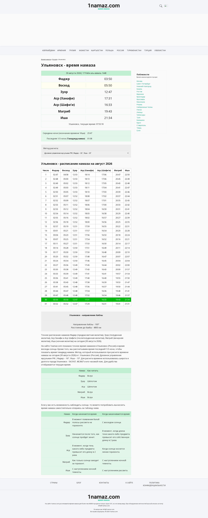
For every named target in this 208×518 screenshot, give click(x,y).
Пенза (139, 110)
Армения (61, 50)
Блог (79, 483)
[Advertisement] (104, 30)
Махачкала (141, 102)
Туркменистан (134, 50)
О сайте (129, 483)
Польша (109, 50)
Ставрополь (141, 125)
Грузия (72, 50)
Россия (120, 50)
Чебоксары (141, 115)
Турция (148, 50)
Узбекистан (160, 50)
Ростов (139, 91)
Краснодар (141, 97)
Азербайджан (48, 50)
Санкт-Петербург (143, 84)
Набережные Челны (145, 107)
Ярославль (141, 99)
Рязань (139, 104)
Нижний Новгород (144, 86)
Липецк (139, 112)
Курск (139, 123)
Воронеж (140, 94)
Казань (139, 89)
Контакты (104, 483)
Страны (53, 483)
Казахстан (84, 50)
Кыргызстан (97, 50)
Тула (138, 117)
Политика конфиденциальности (154, 484)
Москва (139, 81)
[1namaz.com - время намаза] (104, 7)
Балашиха (140, 120)
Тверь (139, 128)
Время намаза (46, 59)
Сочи (138, 130)
